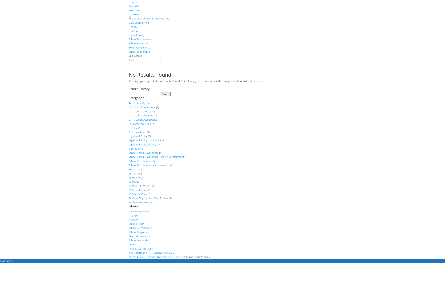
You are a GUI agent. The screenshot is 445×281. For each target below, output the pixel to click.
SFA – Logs (135, 169)
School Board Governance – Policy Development (156, 156)
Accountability (137, 103)
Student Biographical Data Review (148, 198)
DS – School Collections (142, 107)
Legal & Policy (136, 35)
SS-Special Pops (138, 194)
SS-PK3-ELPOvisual (139, 186)
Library (133, 2)
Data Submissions (139, 22)
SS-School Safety (138, 190)
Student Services (138, 202)
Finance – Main (137, 132)
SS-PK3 (133, 181)
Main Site (134, 10)
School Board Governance (144, 152)
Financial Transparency (159, 257)
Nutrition (134, 31)
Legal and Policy (138, 136)
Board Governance (139, 47)
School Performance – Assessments (149, 165)
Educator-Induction (140, 123)
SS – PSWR (135, 173)
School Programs (138, 43)
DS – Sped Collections (141, 111)
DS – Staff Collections (141, 115)
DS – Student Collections (143, 119)
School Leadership (139, 51)
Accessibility (136, 257)
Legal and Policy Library (142, 144)
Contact (133, 244)
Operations (135, 148)
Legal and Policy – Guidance (145, 140)
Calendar (134, 6)
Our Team (134, 14)
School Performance (140, 39)
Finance (133, 26)
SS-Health (134, 177)
